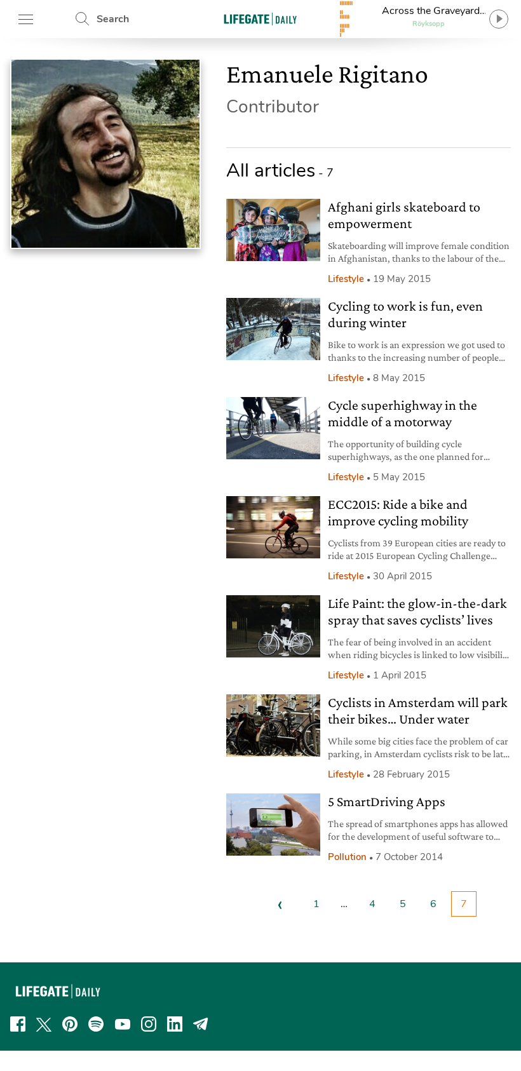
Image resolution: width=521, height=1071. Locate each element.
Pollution (347, 857)
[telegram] (200, 1024)
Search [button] (113, 19)
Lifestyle (346, 279)
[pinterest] (70, 1024)
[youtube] (122, 1024)
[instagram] (148, 1024)
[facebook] (17, 1024)
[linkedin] (174, 1024)
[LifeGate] (260, 18)
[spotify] (96, 1024)
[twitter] (43, 1024)
